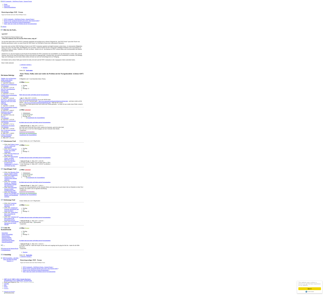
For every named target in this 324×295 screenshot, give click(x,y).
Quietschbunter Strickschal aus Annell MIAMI (11, 223)
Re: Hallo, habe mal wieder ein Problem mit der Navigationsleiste (35, 122)
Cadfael (5, 104)
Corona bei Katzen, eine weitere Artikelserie (10, 150)
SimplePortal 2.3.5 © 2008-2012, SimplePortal (18, 280)
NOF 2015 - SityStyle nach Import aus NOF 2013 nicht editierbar (8, 101)
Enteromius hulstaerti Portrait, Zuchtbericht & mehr (10, 189)
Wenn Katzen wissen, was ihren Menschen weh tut (11, 158)
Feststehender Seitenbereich (8, 121)
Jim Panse (6, 131)
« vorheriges (22, 64)
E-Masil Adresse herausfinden (9, 95)
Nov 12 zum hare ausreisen (8, 130)
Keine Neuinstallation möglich (9, 107)
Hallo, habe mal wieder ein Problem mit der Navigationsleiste (34, 94)
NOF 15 (3, 116)
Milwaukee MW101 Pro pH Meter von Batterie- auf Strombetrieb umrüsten (11, 194)
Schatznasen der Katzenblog (9, 291)
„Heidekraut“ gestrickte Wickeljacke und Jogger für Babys (11, 209)
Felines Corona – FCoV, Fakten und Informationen (11, 146)
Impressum (7, 6)
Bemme (27, 82)
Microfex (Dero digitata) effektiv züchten (11, 173)
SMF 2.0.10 (7, 279)
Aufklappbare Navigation (8, 125)
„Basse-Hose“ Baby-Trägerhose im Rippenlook (11, 214)
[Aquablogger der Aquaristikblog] (35, 117)
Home (5, 4)
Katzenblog (5, 233)
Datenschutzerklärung (10, 7)
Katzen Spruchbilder (7, 234)
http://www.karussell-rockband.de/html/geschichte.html (53, 101)
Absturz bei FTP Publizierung (9, 84)
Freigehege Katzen (7, 239)
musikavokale (7, 113)
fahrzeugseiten (7, 136)
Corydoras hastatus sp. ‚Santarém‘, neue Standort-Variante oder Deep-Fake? (10, 184)
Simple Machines (25, 279)
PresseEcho (6, 288)
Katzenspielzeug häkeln (8, 240)
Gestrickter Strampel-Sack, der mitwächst (10, 204)
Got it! (310, 289)
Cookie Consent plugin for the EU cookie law (309, 292)
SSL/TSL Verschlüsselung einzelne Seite (8, 89)
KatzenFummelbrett (7, 242)
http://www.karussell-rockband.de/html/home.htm (37, 102)
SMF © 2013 (16, 279)
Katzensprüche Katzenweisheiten (6, 236)
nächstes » (29, 64)
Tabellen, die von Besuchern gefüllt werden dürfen (8, 79)
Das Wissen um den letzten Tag (11, 154)
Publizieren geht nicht (6, 112)
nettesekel (6, 86)
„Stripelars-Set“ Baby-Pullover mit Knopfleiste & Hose (11, 218)
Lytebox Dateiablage (6, 134)
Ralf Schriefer (7, 81)
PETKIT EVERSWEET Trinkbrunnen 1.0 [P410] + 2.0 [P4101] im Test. (11, 163)
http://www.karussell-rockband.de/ (28, 99)
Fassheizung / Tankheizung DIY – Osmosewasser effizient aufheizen (11, 178)
